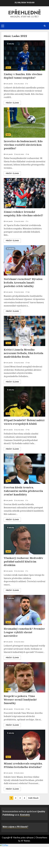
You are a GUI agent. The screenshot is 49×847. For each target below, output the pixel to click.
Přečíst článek (12, 103)
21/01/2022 (20, 500)
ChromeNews (41, 837)
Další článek (33, 798)
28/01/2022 (20, 154)
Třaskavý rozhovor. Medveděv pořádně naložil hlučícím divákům (23, 561)
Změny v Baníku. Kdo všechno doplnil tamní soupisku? (23, 75)
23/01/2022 (20, 430)
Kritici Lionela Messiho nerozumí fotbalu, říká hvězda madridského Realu (23, 353)
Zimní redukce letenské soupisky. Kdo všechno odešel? (23, 213)
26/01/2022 (20, 221)
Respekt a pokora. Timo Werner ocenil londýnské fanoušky (20, 699)
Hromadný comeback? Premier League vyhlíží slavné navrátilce (24, 632)
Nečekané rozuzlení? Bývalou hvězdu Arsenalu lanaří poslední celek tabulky (23, 282)
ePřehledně (24, 12)
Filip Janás (9, 84)
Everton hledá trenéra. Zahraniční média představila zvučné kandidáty (23, 491)
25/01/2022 (20, 292)
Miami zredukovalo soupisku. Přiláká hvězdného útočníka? (23, 765)
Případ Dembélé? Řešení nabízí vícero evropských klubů (24, 422)
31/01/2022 (20, 84)
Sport (8, 67)
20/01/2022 (20, 642)
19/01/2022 (20, 773)
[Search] (44, 25)
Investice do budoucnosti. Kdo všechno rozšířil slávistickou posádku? (23, 145)
